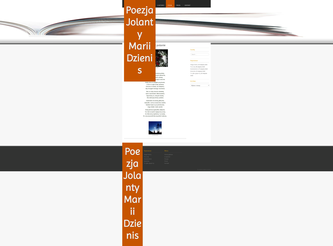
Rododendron (194, 69)
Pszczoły (192, 67)
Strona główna (168, 154)
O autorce (160, 5)
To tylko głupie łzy (195, 73)
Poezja (170, 5)
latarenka (193, 71)
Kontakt (187, 5)
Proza (178, 5)
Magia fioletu (194, 64)
